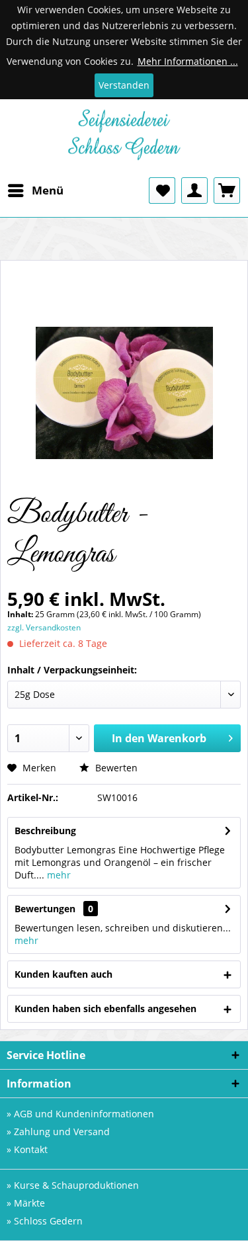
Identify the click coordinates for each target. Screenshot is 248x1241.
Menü (47, 190)
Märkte (29, 1203)
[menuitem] (35, 190)
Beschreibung (45, 830)
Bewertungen (45, 908)
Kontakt (31, 1149)
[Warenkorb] (227, 190)
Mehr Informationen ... (188, 61)
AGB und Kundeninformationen (84, 1113)
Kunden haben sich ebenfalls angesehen (105, 1008)
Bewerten (115, 767)
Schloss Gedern (48, 1221)
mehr (57, 875)
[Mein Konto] (194, 190)
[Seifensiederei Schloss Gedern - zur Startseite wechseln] (124, 138)
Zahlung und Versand (62, 1131)
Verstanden (124, 85)
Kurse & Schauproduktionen (76, 1185)
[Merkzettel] (162, 190)
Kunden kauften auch (63, 974)
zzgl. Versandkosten (44, 627)
